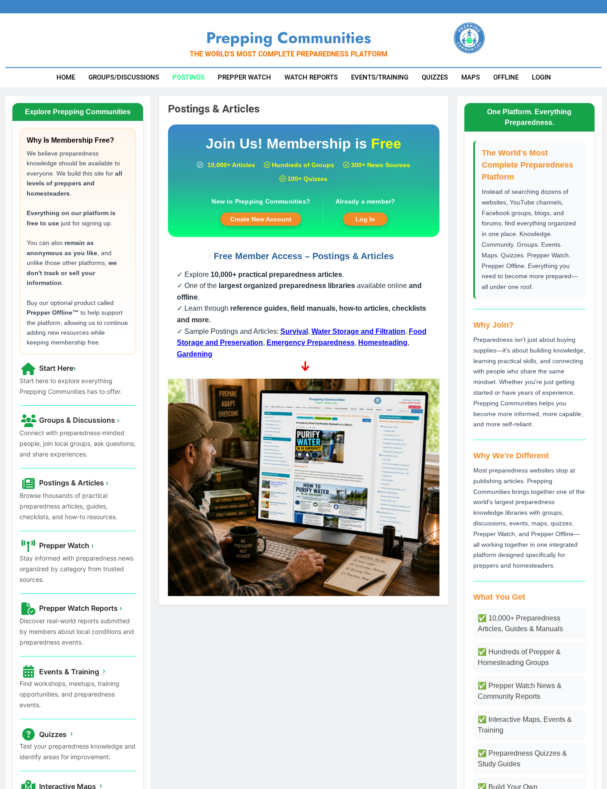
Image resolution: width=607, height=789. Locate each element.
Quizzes (435, 77)
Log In (365, 219)
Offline (506, 77)
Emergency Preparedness (311, 342)
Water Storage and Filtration (358, 331)
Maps (470, 77)
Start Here (56, 368)
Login (541, 77)
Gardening (194, 354)
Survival (294, 331)
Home (65, 77)
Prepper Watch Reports (79, 608)
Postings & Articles (72, 482)
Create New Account (261, 219)
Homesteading (382, 342)
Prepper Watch (244, 77)
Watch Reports (311, 77)
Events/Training (379, 77)
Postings (188, 77)
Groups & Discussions (78, 420)
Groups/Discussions (123, 77)
